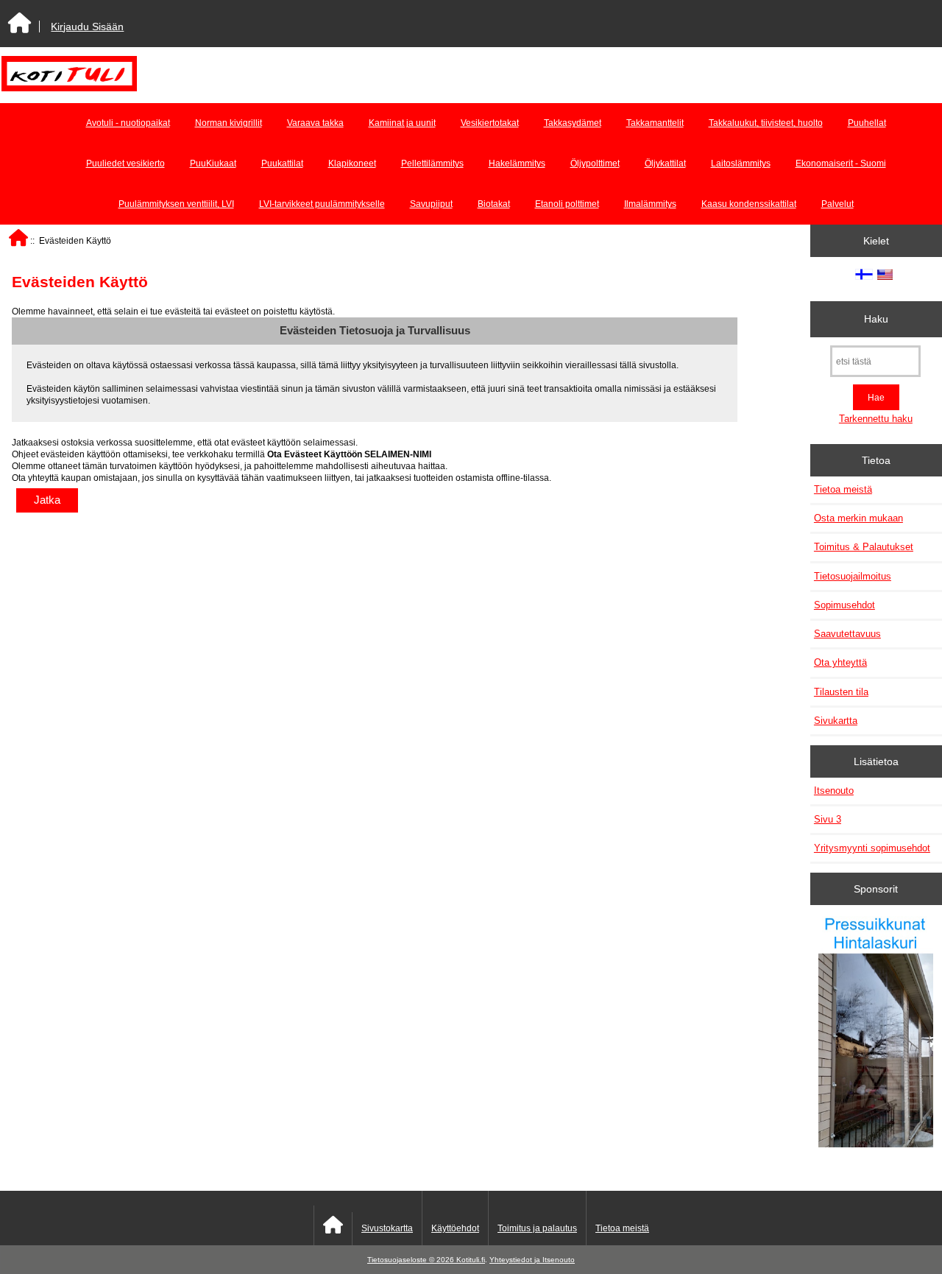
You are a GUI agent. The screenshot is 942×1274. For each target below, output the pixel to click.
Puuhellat (867, 123)
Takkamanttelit (655, 123)
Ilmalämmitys (650, 204)
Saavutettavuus (847, 633)
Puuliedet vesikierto (125, 163)
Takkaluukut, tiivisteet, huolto (766, 123)
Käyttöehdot (455, 1228)
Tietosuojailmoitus (852, 576)
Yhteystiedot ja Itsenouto (532, 1260)
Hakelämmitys (517, 163)
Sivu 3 (827, 819)
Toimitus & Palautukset (863, 546)
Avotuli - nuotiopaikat (128, 123)
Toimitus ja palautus (537, 1228)
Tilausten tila (841, 691)
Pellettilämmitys (432, 163)
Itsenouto (834, 790)
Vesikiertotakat (490, 123)
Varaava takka (315, 123)
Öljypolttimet (595, 163)
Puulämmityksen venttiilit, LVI (176, 204)
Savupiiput (431, 204)
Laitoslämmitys (741, 163)
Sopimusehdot (844, 604)
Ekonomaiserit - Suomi (841, 163)
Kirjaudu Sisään (87, 26)
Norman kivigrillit (228, 123)
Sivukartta (835, 720)
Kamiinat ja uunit (402, 123)
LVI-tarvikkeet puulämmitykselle (322, 204)
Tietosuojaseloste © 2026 (411, 1260)
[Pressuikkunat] (875, 1033)
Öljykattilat (665, 163)
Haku (876, 319)
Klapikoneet (352, 163)
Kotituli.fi (470, 1260)
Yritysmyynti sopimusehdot (872, 848)
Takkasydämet (572, 123)
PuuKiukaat (213, 163)
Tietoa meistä (843, 489)
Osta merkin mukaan (858, 518)
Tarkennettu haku (876, 418)
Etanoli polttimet (567, 204)
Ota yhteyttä (840, 662)
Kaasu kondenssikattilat (748, 204)
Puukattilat (282, 163)
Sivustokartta (387, 1228)
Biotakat (494, 204)
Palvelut (837, 204)
